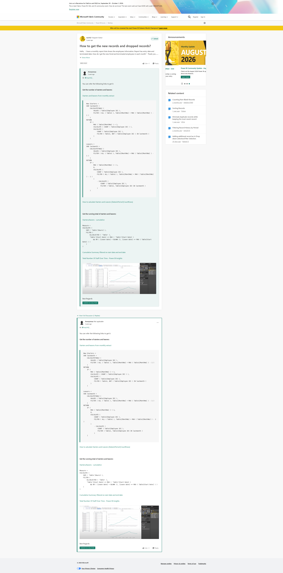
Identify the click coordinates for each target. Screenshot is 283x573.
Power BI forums (100, 23)
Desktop (110, 23)
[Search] (189, 17)
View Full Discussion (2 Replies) (89, 316)
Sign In (203, 17)
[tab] (185, 84)
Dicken (183, 111)
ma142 (88, 38)
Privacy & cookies (179, 563)
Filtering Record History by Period (185, 128)
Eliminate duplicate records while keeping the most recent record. (185, 118)
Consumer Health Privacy (105, 568)
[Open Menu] (204, 23)
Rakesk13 (185, 141)
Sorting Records (178, 108)
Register (195, 17)
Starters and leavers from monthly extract (98, 95)
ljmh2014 (187, 131)
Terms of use (192, 563)
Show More (86, 57)
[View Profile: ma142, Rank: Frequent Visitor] (82, 39)
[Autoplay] (182, 84)
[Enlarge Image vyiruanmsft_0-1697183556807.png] (119, 278)
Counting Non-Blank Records (183, 99)
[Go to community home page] (90, 17)
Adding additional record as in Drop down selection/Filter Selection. (186, 137)
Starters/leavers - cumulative (93, 220)
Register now (74, 9)
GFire (183, 122)
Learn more (163, 28)
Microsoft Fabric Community (85, 23)
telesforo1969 (188, 102)
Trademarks (202, 563)
